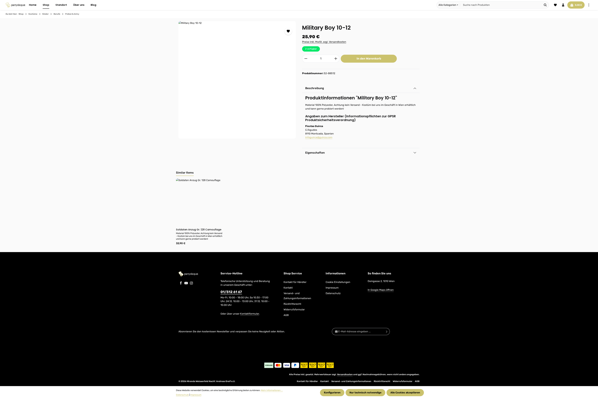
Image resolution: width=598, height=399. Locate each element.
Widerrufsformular (294, 309)
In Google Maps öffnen (381, 289)
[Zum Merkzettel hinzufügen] (288, 31)
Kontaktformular (249, 313)
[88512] (237, 80)
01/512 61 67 (231, 292)
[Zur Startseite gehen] (15, 4)
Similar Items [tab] (185, 172)
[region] (237, 80)
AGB (286, 315)
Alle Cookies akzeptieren (405, 392)
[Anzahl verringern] (305, 59)
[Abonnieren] (387, 331)
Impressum (332, 287)
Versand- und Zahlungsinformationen (297, 296)
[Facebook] (181, 283)
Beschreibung (314, 88)
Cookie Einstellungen (338, 282)
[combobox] (501, 5)
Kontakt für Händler (295, 282)
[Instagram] (191, 283)
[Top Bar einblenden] (588, 5)
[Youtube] (186, 283)
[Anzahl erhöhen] (335, 59)
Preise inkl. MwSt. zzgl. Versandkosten (324, 41)
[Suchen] (545, 5)
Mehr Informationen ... (272, 390)
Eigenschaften (315, 152)
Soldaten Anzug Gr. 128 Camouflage (198, 229)
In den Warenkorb (369, 58)
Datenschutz (333, 293)
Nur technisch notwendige (365, 392)
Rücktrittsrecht (292, 303)
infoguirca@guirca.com (318, 137)
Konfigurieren (332, 392)
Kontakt (288, 287)
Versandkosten (345, 374)
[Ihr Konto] (563, 5)
